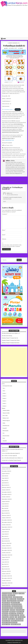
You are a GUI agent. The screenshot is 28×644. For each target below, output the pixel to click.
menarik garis (12, 611)
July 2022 (4, 531)
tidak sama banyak (20, 155)
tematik (13, 155)
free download (5, 599)
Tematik (5, 440)
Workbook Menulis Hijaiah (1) (13, 453)
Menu (4, 38)
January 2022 (5, 545)
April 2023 (4, 510)
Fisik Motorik (6, 425)
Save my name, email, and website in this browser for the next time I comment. (11, 245)
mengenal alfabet (20, 611)
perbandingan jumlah (7, 153)
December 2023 (6, 492)
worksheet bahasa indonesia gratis (9, 622)
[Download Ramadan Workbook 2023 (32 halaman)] (12, 294)
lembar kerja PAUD (18, 608)
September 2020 (6, 583)
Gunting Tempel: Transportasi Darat (10, 342)
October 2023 (5, 496)
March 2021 (5, 569)
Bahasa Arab (6, 418)
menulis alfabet (12, 613)
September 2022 (6, 527)
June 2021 (4, 562)
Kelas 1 (4, 393)
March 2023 (5, 513)
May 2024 (4, 480)
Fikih (4, 423)
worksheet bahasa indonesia (17, 620)
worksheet (14, 157)
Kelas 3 (4, 398)
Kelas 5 (4, 403)
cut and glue (21, 593)
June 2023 (4, 506)
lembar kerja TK (16, 152)
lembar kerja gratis (6, 152)
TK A (18, 43)
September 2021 (6, 555)
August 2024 (5, 473)
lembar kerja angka (6, 604)
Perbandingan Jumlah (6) (14, 45)
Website (4, 239)
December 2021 (6, 548)
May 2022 (4, 536)
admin (6, 48)
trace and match (21, 617)
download (9, 147)
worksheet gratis (6, 624)
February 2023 (5, 515)
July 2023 (4, 503)
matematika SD (5, 611)
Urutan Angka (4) (13, 455)
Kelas (3, 383)
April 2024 (4, 482)
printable (12, 617)
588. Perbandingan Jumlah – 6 (8, 109)
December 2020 (6, 576)
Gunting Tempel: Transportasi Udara (11, 340)
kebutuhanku (5, 149)
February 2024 (5, 487)
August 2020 (5, 585)
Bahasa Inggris (6, 420)
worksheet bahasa (6, 620)
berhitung (15, 593)
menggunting (5, 613)
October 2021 (5, 552)
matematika (12, 610)
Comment (5, 214)
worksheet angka (19, 619)
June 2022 (4, 534)
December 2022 (6, 520)
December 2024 (6, 471)
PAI (3, 433)
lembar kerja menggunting (7, 608)
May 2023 (4, 508)
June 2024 (4, 478)
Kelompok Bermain (7, 385)
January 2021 (5, 573)
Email (4, 234)
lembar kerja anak (6, 602)
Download (18, 109)
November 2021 (6, 550)
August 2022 (5, 529)
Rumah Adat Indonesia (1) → (20, 181)
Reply (4, 201)
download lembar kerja (7, 597)
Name (4, 230)
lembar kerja (9, 150)
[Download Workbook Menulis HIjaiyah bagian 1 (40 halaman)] (12, 324)
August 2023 (5, 501)
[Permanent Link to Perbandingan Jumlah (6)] (14, 67)
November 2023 (6, 494)
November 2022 (6, 522)
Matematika (15, 43)
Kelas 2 (4, 395)
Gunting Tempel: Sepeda (15, 460)
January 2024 (5, 489)
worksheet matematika (15, 624)
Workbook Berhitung (7, 335)
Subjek (3, 408)
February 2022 (5, 543)
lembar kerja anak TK (18, 150)
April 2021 (4, 566)
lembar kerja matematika (17, 606)
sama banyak (16, 153)
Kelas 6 (4, 406)
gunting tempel (20, 599)
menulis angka (20, 613)
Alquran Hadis (6, 413)
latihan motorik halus (11, 600)
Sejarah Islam (6, 435)
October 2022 (5, 524)
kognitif (4, 600)
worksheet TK (20, 157)
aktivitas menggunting (7, 593)
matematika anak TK (20, 610)
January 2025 (5, 468)
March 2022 (5, 541)
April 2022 (4, 538)
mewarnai (22, 615)
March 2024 (5, 485)
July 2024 (4, 475)
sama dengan (22, 153)
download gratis (16, 147)
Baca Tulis (5, 415)
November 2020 (6, 578)
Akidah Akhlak (6, 410)
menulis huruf (5, 615)
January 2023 (5, 517)
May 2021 (4, 564)
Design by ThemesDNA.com (14, 642)
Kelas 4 (4, 401)
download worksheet (17, 597)
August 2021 (5, 557)
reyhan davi (5, 460)
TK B (4, 390)
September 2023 (6, 499)
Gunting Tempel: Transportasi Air (10, 338)
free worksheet (13, 599)
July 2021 (4, 559)
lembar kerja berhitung (16, 604)
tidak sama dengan (6, 157)
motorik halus (5, 617)
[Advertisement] (14, 22)
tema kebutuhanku (6, 155)
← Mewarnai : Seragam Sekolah (8, 180)
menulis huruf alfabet (14, 615)
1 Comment (21, 48)
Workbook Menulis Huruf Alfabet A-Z (11, 333)
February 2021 (5, 571)
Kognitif (10, 43)
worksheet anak (11, 619)
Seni (4, 438)
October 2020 (5, 580)
